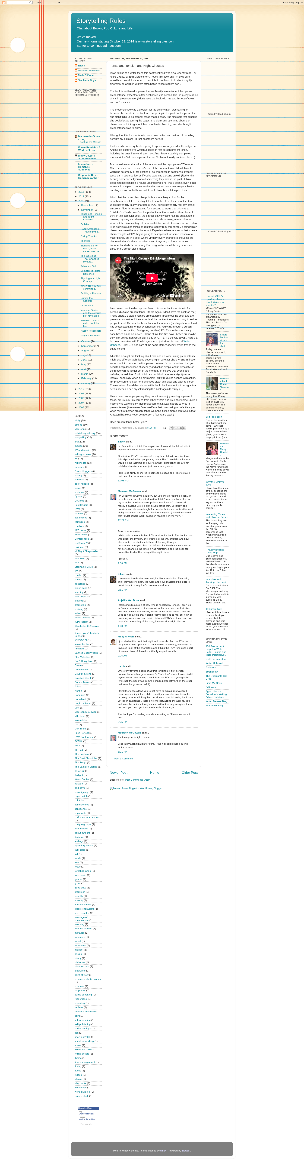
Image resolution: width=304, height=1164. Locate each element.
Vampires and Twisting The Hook (216, 580)
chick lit (79, 800)
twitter (78, 613)
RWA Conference (84, 737)
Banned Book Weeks (86, 653)
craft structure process (87, 817)
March (85, 373)
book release (82, 483)
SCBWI (79, 741)
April (84, 369)
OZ (76, 724)
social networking (84, 1041)
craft (77, 441)
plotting (79, 600)
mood (78, 941)
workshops (81, 1087)
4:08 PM (122, 626)
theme (78, 1058)
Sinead (78, 424)
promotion (80, 605)
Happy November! (91, 330)
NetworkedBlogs (85, 1108)
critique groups (83, 824)
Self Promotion (214, 417)
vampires (80, 522)
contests (79, 479)
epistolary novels (84, 845)
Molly (77, 420)
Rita (77, 562)
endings (79, 841)
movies (79, 446)
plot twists (80, 970)
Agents (78, 496)
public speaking (83, 994)
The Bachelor (82, 754)
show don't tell (82, 1037)
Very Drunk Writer (90, 335)
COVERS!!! (87, 305)
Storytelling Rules (101, 20)
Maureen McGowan (129, 491)
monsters (80, 937)
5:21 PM (122, 751)
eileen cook (81, 588)
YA (76, 458)
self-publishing (83, 1024)
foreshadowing (83, 871)
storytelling (81, 437)
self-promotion (83, 1020)
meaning (79, 924)
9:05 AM (122, 655)
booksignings (82, 792)
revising (79, 609)
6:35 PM (122, 722)
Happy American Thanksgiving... (90, 230)
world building (82, 1091)
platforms (80, 962)
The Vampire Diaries (86, 766)
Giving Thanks (89, 236)
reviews (79, 1007)
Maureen (80, 429)
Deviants (79, 500)
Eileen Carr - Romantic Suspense (85, 167)
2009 (81, 393)
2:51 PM (122, 589)
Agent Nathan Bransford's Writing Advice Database (216, 694)
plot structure (82, 966)
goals (78, 883)
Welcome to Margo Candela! (224, 449)
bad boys (80, 788)
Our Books (80, 728)
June (84, 360)
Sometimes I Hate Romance (90, 272)
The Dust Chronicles (86, 758)
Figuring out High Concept (90, 280)
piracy (78, 958)
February (86, 378)
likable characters (84, 909)
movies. (79, 949)
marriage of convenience (82, 918)
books (78, 488)
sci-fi (77, 1016)
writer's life (80, 463)
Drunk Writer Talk (86, 1114)
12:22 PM (123, 520)
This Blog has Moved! (89, 142)
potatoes (79, 986)
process (79, 513)
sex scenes (81, 517)
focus (78, 866)
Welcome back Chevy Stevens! (224, 384)
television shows (84, 1049)
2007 (81, 403)
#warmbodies (82, 644)
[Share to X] (177, 428)
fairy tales (80, 849)
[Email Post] (164, 427)
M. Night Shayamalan (87, 551)
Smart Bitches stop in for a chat (224, 340)
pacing (78, 954)
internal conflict (83, 904)
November (87, 210)
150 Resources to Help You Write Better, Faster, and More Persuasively (216, 650)
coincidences (82, 804)
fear (77, 862)
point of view (81, 975)
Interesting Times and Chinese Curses (217, 515)
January (86, 383)
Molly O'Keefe (126, 636)
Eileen (121, 441)
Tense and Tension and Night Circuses (91, 217)
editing (78, 475)
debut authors (82, 833)
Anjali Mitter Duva (128, 600)
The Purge (80, 762)
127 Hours (80, 530)
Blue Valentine (82, 657)
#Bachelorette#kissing (87, 626)
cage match (81, 796)
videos (78, 1075)
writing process (83, 454)
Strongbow (212, 671)
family (78, 858)
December (87, 205)
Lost (77, 707)
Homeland (80, 699)
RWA (77, 509)
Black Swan (81, 534)
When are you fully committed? (91, 287)
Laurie (121, 666)
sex (76, 1032)
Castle (78, 665)
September (87, 346)
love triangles (82, 913)
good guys (80, 887)
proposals (80, 990)
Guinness (211, 667)
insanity (79, 900)
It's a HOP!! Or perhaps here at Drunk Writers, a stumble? (215, 300)
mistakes (79, 932)
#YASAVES (81, 640)
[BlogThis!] (174, 428)
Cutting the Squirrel (87, 299)
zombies (79, 526)
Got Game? (81, 543)
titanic (78, 1070)
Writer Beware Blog (216, 701)
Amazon (79, 648)
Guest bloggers (83, 471)
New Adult (80, 720)
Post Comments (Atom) (138, 779)
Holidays (79, 547)
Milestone (80, 716)
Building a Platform (91, 293)
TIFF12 (79, 749)
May (84, 364)
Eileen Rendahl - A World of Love (89, 149)
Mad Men (80, 558)
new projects (82, 596)
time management (85, 1062)
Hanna (78, 690)
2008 (81, 398)
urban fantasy (82, 617)
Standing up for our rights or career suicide (90, 248)
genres (78, 879)
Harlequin (80, 695)
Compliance (81, 669)
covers (78, 579)
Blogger (186, 1150)
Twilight (79, 775)
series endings (83, 1028)
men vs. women (83, 928)
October (86, 341)
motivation (80, 945)
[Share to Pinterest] (184, 428)
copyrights (80, 813)
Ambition (85, 224)
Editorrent (211, 687)
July (83, 355)
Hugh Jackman (83, 703)
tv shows (79, 492)
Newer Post (118, 772)
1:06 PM (122, 563)
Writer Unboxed (214, 663)
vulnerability (81, 622)
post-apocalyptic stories (88, 979)
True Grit (79, 771)
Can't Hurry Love (84, 661)
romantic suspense (85, 1011)
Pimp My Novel (214, 683)
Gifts (77, 686)
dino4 (163, 1150)
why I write (80, 1083)
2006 (81, 407)
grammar (80, 892)
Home (154, 772)
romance (79, 467)
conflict (78, 575)
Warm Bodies (82, 779)
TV (76, 571)
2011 (81, 201)
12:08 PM (123, 480)
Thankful (85, 241)
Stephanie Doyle (87, 80)
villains (78, 1079)
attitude (79, 783)
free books (80, 875)
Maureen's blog (214, 705)
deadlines (80, 583)
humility (79, 896)
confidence (81, 809)
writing (92, 1119)
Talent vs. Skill (88, 266)
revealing (80, 1003)
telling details (82, 1053)
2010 (81, 389)
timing (78, 1066)
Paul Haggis (81, 505)
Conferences (82, 538)
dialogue (79, 837)
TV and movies (83, 450)
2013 (81, 192)
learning (79, 592)
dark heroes (81, 828)
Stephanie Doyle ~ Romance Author (89, 176)
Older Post (190, 772)
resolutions (81, 999)
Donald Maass (83, 682)
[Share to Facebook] (181, 428)
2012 (81, 196)
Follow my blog (87, 1124)
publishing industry (85, 433)
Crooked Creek (83, 678)
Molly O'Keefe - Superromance (87, 157)
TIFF (77, 745)
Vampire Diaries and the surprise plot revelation (91, 313)
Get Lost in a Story (216, 659)
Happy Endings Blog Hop (215, 551)
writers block (81, 1096)
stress (78, 1045)
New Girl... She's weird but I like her (90, 323)
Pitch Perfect (82, 733)
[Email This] (171, 428)
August (85, 350)
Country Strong (83, 674)
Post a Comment (123, 758)
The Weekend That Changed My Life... (90, 259)
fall (76, 854)
